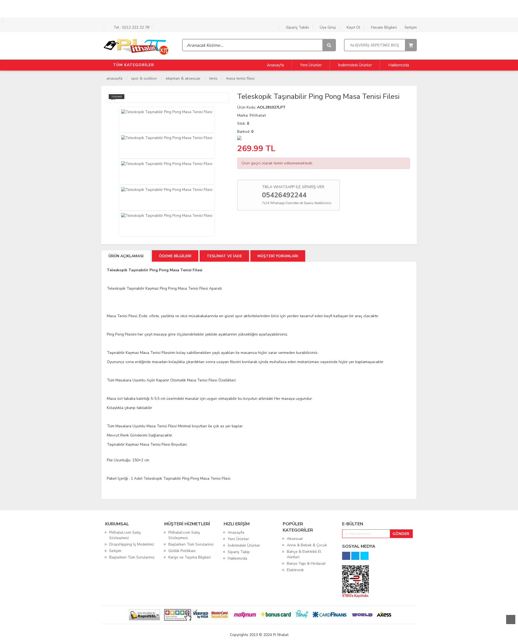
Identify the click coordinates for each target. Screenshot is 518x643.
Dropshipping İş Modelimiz (131, 544)
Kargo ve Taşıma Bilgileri (189, 557)
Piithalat (258, 115)
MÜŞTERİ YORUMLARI (277, 256)
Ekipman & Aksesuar (183, 78)
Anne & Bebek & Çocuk (307, 545)
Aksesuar (295, 538)
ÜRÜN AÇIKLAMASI (126, 256)
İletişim (410, 27)
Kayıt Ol (353, 27)
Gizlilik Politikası (182, 550)
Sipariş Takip (239, 551)
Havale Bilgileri (383, 27)
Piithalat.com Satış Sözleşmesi (125, 535)
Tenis (213, 78)
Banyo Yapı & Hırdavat (306, 563)
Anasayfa (275, 65)
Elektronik (295, 570)
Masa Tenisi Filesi (240, 78)
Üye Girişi (327, 27)
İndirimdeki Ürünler (355, 65)
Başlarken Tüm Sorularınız (132, 557)
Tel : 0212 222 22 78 (131, 27)
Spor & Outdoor (144, 78)
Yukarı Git (510, 619)
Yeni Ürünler (311, 65)
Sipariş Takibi (297, 27)
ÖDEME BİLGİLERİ (175, 256)
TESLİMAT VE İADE (224, 256)
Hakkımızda (398, 65)
